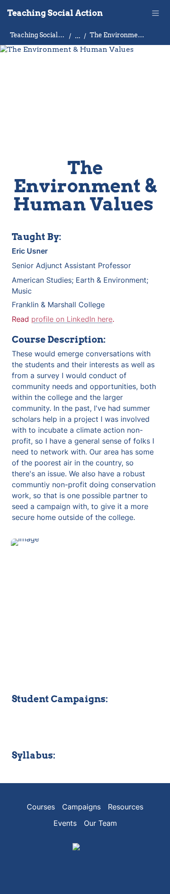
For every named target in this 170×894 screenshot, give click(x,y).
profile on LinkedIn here (71, 319)
